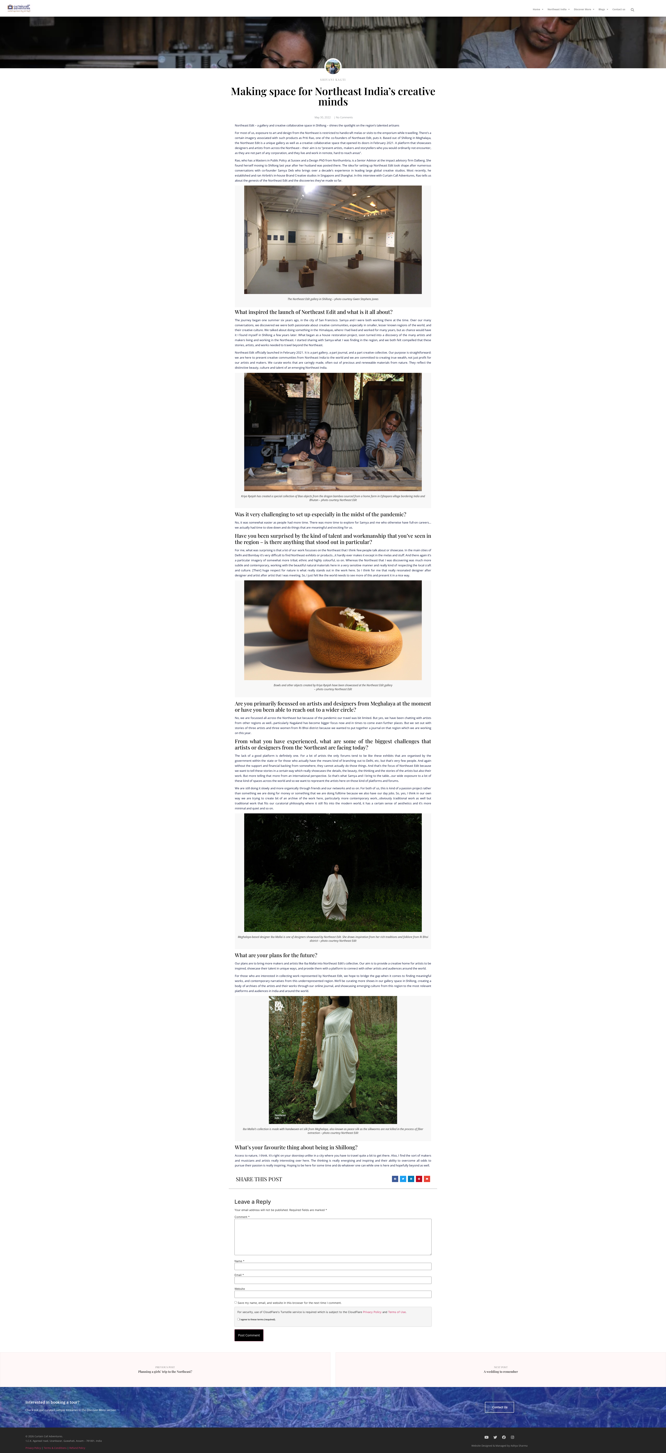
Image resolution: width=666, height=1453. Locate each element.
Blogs (602, 9)
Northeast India (557, 9)
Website (239, 1288)
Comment (242, 1216)
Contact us (618, 9)
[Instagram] (512, 1437)
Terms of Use (397, 1312)
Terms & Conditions (55, 1448)
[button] (632, 10)
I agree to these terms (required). (258, 1319)
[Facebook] (503, 1437)
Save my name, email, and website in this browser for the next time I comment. (289, 1302)
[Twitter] (495, 1437)
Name (239, 1261)
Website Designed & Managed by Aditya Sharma (499, 1445)
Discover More (582, 9)
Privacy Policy (372, 1312)
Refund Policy (77, 1448)
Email (239, 1275)
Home (536, 9)
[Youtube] (486, 1437)
